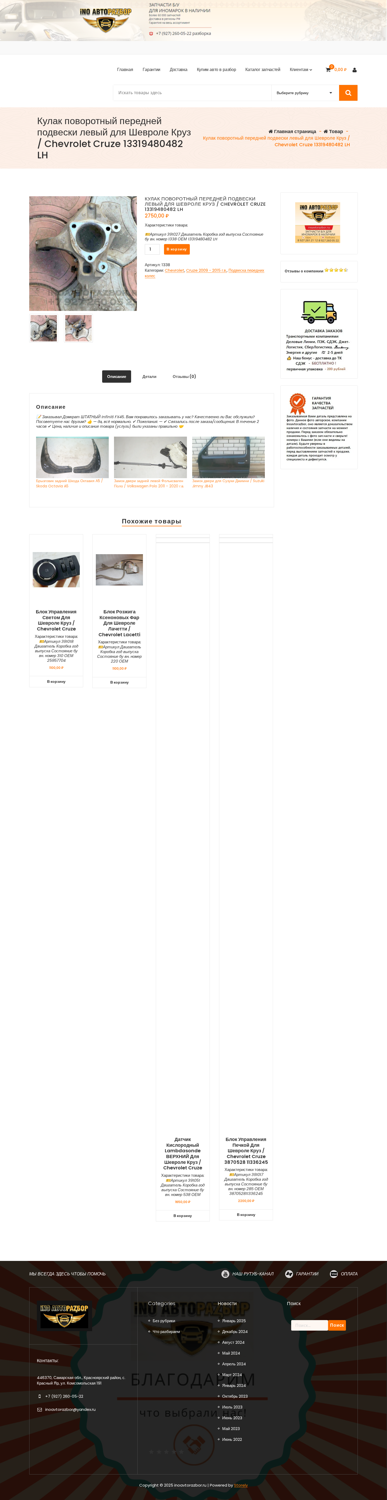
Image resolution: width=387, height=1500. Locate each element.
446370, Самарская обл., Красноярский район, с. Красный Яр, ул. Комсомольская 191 (81, 1380)
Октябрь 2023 (235, 1396)
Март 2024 (232, 1374)
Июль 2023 (232, 1407)
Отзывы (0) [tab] (184, 376)
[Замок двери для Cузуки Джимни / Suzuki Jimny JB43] (228, 457)
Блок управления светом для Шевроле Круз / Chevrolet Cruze (56, 620)
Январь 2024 (234, 1385)
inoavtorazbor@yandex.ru (70, 1409)
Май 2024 (231, 1353)
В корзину (177, 249)
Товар (335, 131)
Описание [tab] (116, 376)
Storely (241, 1485)
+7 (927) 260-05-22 (64, 1396)
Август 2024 (233, 1342)
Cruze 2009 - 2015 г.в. (206, 270)
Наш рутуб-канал (253, 1274)
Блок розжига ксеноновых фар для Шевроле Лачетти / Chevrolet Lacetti (119, 623)
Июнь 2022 (232, 1439)
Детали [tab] (149, 376)
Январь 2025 (234, 1321)
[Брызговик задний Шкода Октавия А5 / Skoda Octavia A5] (72, 457)
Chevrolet (174, 270)
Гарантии (307, 1274)
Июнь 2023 (232, 1418)
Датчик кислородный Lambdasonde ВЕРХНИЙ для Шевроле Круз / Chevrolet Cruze (182, 1154)
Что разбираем (166, 1331)
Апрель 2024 (234, 1364)
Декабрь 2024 (235, 1331)
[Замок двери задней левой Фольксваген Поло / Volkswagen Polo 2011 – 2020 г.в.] (150, 457)
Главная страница (294, 131)
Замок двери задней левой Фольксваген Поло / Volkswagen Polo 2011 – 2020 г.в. (149, 483)
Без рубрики (164, 1321)
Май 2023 (231, 1428)
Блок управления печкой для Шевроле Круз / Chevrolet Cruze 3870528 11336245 (246, 1151)
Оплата (349, 1274)
